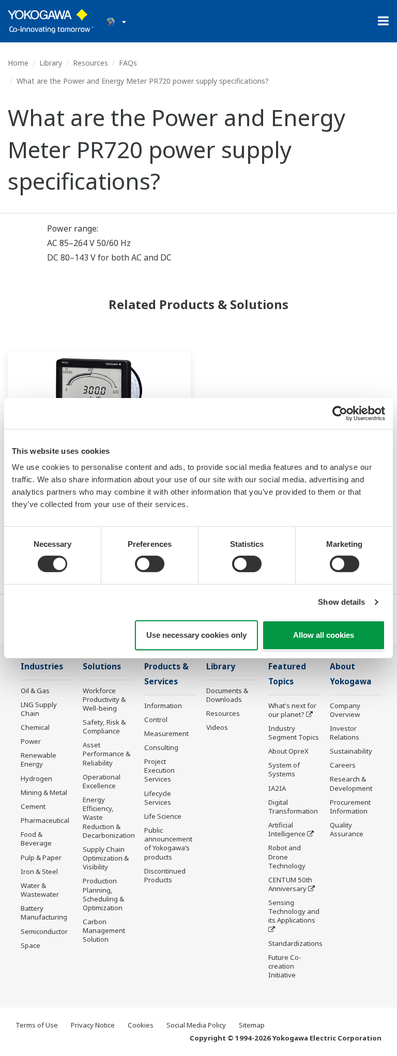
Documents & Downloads (227, 695)
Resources (90, 63)
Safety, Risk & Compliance (104, 726)
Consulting (161, 747)
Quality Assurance (346, 829)
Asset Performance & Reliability (106, 753)
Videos (217, 727)
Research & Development (351, 783)
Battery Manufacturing (44, 913)
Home (18, 63)
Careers (343, 765)
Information (163, 705)
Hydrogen (36, 778)
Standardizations (295, 943)
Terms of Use (37, 1025)
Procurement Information (350, 807)
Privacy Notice (93, 1025)
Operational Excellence (101, 781)
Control (155, 719)
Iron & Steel (39, 871)
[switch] (149, 564)
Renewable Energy (38, 760)
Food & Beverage (36, 839)
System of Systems (284, 769)
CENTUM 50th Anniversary (290, 884)
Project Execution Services (159, 770)
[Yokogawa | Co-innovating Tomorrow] (51, 21)
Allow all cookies (323, 635)
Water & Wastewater (40, 890)
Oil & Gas (35, 690)
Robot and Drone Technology (287, 856)
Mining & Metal (44, 792)
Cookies (141, 1025)
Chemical (35, 727)
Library (50, 63)
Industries (42, 666)
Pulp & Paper (41, 857)
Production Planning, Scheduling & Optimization (103, 894)
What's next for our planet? (292, 710)
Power (31, 741)
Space (30, 945)
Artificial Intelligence (287, 829)
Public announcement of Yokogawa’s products (168, 843)
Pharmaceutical (45, 820)
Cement (33, 806)
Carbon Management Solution (104, 930)
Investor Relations (344, 733)
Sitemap (252, 1025)
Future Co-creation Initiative (284, 966)
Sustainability (351, 751)
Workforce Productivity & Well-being (104, 699)
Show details (341, 602)
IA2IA (277, 788)
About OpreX (288, 751)
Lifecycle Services (157, 798)
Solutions (102, 666)
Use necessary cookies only (196, 635)
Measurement (166, 733)
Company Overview (345, 710)
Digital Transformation (293, 807)
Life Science (162, 816)
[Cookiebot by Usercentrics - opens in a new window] (340, 413)
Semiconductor (44, 931)
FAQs (128, 63)
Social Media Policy (196, 1025)
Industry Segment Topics (293, 733)
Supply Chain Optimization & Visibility (106, 858)
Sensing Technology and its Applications (293, 911)
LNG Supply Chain (39, 709)
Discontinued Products (165, 875)
